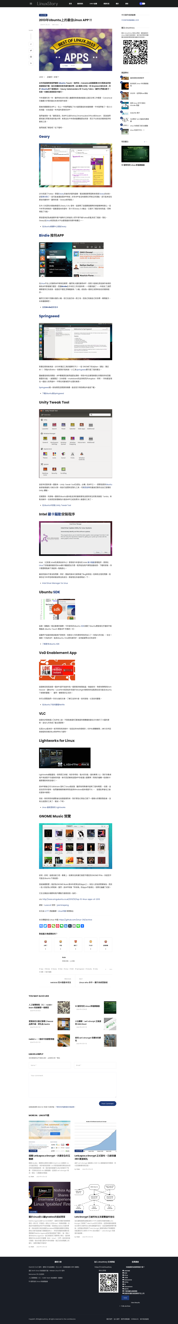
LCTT (47, 911)
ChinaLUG (135, 1319)
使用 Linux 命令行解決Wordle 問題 (137, 104)
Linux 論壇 (93, 4)
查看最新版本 (50, 307)
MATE (126, 1289)
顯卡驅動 (54, 514)
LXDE (126, 1278)
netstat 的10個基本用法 (60, 982)
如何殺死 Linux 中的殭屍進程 (139, 84)
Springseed (49, 316)
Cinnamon (128, 1287)
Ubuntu (62, 83)
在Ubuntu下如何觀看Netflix (53, 704)
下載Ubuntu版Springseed (53, 393)
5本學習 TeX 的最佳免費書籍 (139, 120)
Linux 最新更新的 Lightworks (53, 807)
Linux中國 (43, 15)
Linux (48, 220)
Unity (126, 1282)
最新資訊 (80, 4)
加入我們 (116, 1319)
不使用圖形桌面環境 (130, 1291)
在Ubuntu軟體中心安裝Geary (54, 226)
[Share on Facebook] (31, 44)
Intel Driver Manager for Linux (55, 583)
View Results (135, 1303)
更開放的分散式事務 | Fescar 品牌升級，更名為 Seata (41, 1022)
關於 (117, 4)
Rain (66, 66)
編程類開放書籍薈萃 (137, 78)
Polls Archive (125, 1306)
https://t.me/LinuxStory (103, 1267)
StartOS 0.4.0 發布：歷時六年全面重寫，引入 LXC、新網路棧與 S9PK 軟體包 (54, 1267)
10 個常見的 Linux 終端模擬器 (87, 1006)
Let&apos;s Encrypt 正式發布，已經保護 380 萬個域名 (95, 1157)
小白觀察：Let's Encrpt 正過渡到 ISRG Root (88, 1022)
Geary (44, 136)
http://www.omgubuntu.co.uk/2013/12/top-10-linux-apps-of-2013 (71, 899)
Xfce (126, 1275)
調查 (126, 4)
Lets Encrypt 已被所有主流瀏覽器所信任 (94, 1216)
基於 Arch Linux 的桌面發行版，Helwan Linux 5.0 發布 (47, 1271)
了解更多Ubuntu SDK (50, 644)
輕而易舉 (86, 487)
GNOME (127, 1271)
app (42, 969)
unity (96, 969)
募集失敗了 (45, 197)
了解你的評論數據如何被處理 (65, 1107)
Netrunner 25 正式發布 (36, 1274)
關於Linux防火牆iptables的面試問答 (47, 1216)
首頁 (70, 4)
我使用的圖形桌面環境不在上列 (134, 1293)
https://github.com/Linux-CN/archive (75, 920)
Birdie (44, 235)
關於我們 (109, 1319)
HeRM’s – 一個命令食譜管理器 (41, 1039)
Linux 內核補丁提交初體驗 (139, 126)
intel (61, 969)
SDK (56, 592)
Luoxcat (47, 905)
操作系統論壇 (144, 1319)
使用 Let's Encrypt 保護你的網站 (88, 1039)
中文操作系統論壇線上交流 (130, 20)
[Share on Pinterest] (31, 57)
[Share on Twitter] (31, 50)
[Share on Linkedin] (31, 63)
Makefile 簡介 (135, 113)
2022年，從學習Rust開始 (139, 93)
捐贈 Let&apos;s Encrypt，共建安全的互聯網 (49, 1157)
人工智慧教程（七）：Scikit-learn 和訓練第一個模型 (41, 1006)
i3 (125, 1284)
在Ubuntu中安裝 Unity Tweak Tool (56, 505)
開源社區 (106, 4)
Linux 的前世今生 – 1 (137, 130)
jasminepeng (63, 905)
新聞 (42, 972)
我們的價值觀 (125, 1319)
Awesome (128, 1280)
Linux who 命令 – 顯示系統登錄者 (93, 982)
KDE (125, 1273)
